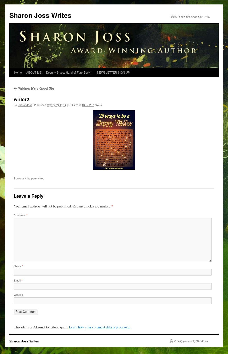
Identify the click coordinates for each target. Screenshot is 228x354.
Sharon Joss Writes (40, 15)
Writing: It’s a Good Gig (34, 88)
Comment (20, 215)
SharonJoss (25, 105)
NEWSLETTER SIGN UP (113, 72)
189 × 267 (88, 105)
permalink (37, 178)
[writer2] (114, 140)
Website (19, 294)
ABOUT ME (34, 72)
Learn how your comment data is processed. (99, 327)
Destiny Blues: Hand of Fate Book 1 (69, 72)
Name (18, 266)
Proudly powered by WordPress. (191, 341)
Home (18, 72)
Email (18, 280)
